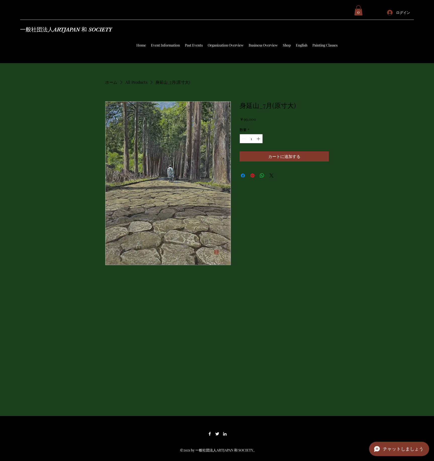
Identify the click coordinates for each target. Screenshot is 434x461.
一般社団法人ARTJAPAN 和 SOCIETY (66, 29)
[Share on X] (271, 176)
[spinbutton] (251, 138)
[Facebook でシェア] (243, 176)
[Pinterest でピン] (252, 176)
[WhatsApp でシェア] (262, 176)
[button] (358, 10)
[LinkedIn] (224, 433)
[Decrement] (243, 138)
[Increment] (259, 138)
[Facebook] (209, 433)
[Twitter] (217, 433)
